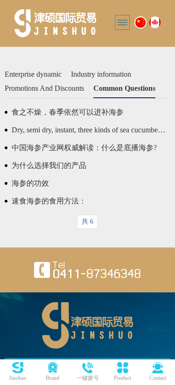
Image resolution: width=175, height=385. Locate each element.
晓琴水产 (55, 23)
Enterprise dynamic (33, 74)
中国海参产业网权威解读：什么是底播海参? (84, 148)
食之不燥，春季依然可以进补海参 (68, 112)
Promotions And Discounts (44, 88)
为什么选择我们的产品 (49, 165)
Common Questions (124, 88)
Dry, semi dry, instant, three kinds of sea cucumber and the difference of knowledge (89, 130)
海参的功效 (30, 183)
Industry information (101, 74)
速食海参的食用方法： (49, 201)
